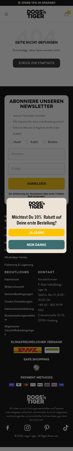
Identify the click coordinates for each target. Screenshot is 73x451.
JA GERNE (36, 232)
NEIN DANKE (36, 244)
